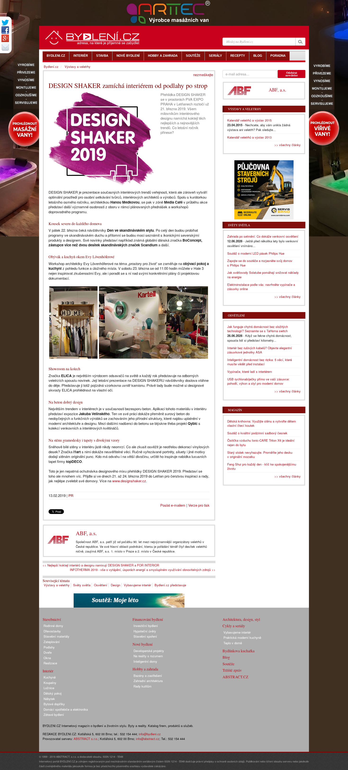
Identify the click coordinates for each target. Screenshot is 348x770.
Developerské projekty (149, 650)
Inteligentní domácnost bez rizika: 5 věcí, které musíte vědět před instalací (259, 361)
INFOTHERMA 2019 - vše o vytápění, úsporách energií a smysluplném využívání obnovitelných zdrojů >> (142, 570)
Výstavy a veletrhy (57, 585)
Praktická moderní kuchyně (242, 637)
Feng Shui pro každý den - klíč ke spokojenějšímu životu (261, 466)
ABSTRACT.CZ (235, 676)
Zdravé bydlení (54, 714)
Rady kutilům (143, 686)
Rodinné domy (53, 625)
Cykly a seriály (234, 625)
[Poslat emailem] (5, 47)
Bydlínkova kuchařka (238, 650)
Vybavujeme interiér (137, 585)
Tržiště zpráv (232, 670)
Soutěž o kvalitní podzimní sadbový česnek (257, 433)
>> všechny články (287, 145)
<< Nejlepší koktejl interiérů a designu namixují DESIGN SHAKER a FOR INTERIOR (101, 565)
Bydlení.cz (51, 66)
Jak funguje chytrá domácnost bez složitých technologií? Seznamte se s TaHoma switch (257, 328)
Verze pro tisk (199, 505)
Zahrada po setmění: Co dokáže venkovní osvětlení (262, 236)
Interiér (48, 670)
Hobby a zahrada (145, 668)
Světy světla (81, 585)
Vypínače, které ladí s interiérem (249, 371)
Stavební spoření (145, 636)
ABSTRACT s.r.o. (86, 738)
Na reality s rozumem (148, 656)
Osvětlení (100, 585)
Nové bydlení (142, 644)
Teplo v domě (232, 643)
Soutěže (228, 663)
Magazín (235, 410)
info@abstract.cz (147, 738)
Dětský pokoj (53, 693)
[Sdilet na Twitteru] (5, 23)
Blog (226, 657)
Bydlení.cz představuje (170, 585)
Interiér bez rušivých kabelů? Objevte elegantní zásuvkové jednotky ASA (259, 350)
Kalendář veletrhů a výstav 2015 (249, 120)
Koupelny (50, 682)
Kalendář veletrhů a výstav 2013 (249, 137)
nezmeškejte (203, 74)
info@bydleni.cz (150, 734)
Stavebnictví (52, 619)
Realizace (50, 663)
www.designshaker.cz (129, 480)
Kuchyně (50, 677)
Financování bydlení (148, 619)
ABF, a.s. (86, 533)
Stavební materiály (56, 636)
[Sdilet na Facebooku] (5, 30)
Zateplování (52, 641)
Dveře (48, 652)
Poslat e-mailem (172, 505)
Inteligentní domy (145, 661)
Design (115, 585)
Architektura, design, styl (241, 619)
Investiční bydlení (146, 625)
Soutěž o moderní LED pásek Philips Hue (255, 253)
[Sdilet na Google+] (5, 38)
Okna (47, 658)
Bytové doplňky (54, 704)
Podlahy (49, 647)
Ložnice (49, 688)
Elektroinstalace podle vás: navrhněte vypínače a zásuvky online (261, 286)
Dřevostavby (52, 631)
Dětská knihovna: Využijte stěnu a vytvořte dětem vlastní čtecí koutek (261, 423)
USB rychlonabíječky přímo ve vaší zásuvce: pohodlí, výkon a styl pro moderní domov (258, 381)
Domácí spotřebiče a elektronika (66, 709)
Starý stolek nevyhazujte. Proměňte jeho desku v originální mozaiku (259, 454)
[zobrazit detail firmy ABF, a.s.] (58, 540)
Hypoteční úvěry (145, 631)
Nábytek (49, 698)
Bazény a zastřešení (148, 675)
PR (70, 495)
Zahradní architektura (148, 681)
